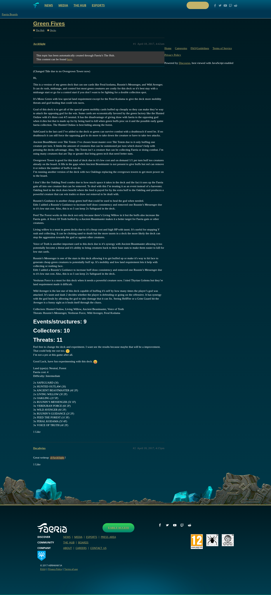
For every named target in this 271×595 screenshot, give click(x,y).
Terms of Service (222, 48)
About (67, 548)
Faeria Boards (10, 14)
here (69, 59)
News (48, 5)
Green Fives (49, 23)
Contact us (98, 548)
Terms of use (71, 569)
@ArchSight (57, 457)
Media (63, 5)
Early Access (118, 527)
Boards (83, 542)
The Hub (80, 5)
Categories (181, 48)
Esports (98, 5)
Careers (81, 548)
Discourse (184, 63)
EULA (43, 569)
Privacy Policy (172, 54)
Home (167, 48)
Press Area (108, 537)
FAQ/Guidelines (200, 48)
